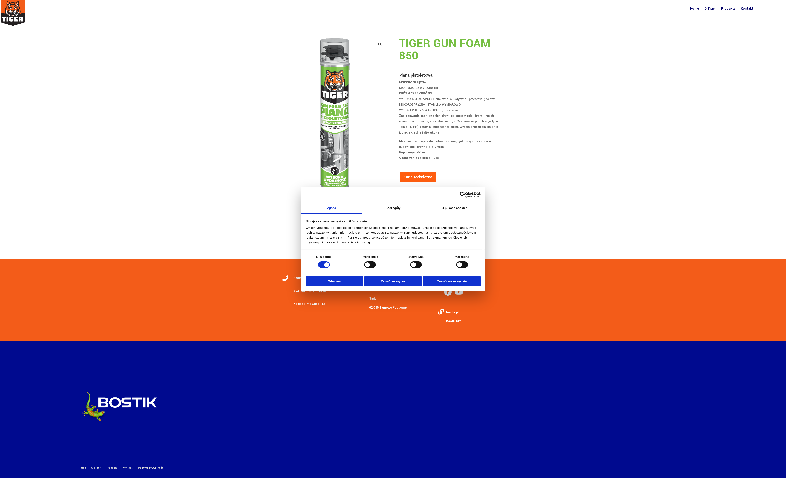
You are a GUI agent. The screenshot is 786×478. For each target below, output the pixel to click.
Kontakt (747, 9)
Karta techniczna (418, 177)
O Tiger (710, 9)
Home (694, 9)
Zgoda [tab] (331, 208)
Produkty (728, 9)
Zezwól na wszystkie (452, 281)
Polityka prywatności (151, 468)
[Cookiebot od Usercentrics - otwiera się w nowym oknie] (463, 194)
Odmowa (334, 281)
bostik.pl (452, 312)
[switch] (370, 264)
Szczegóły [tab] (393, 208)
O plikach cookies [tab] (454, 208)
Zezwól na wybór (393, 281)
